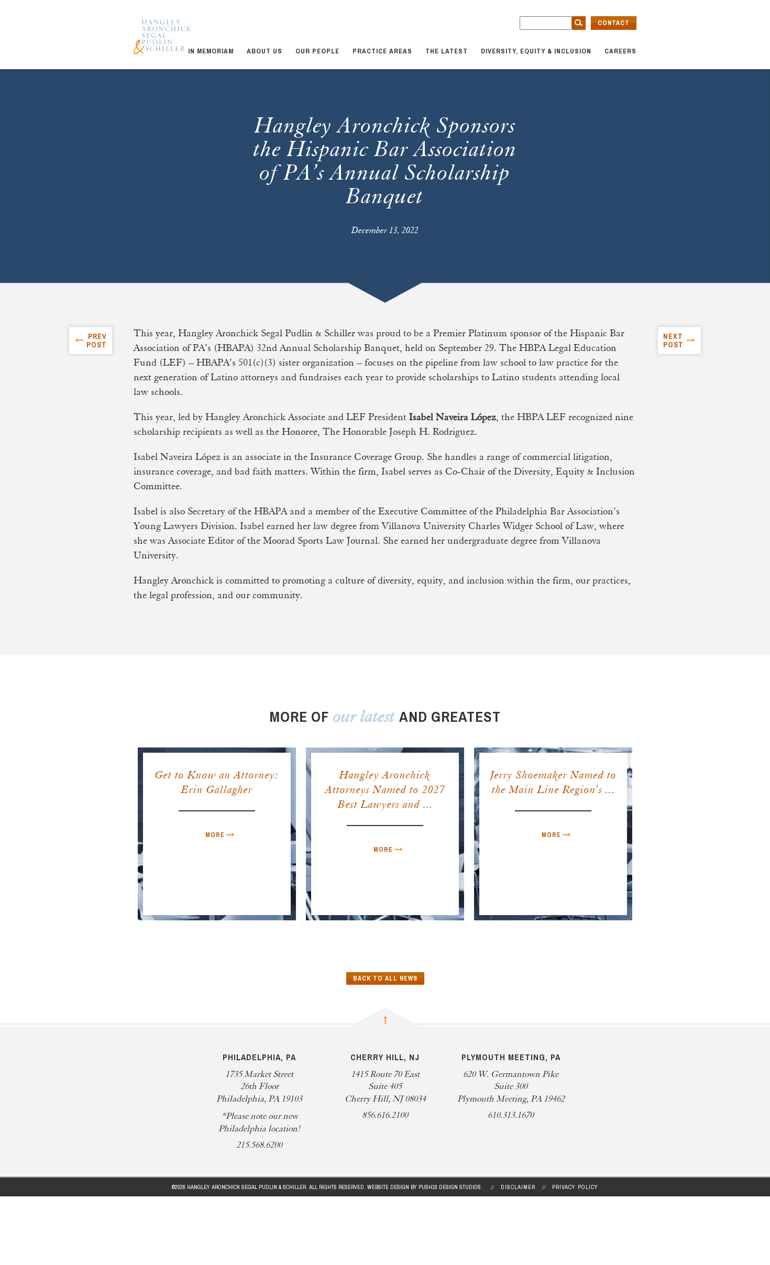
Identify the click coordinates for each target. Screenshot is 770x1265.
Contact (614, 23)
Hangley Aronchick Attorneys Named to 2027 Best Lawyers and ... (385, 790)
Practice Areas (382, 51)
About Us (264, 51)
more (215, 835)
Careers (620, 51)
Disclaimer (518, 1187)
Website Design (388, 1187)
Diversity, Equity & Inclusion (536, 51)
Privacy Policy (575, 1187)
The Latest (446, 51)
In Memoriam (211, 51)
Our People (317, 51)
